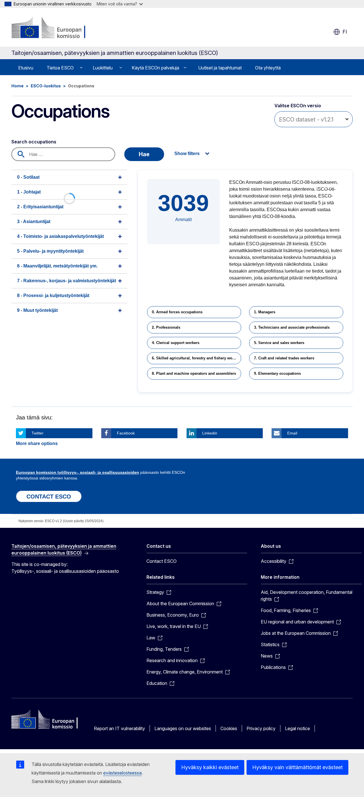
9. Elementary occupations (277, 373)
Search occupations (33, 142)
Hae (144, 154)
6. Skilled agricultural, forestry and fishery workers (196, 358)
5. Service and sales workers (279, 343)
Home (17, 85)
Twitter (38, 433)
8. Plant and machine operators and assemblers (194, 373)
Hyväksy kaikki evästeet (210, 767)
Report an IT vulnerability (119, 728)
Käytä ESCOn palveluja (155, 68)
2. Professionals (166, 327)
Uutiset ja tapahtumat (220, 68)
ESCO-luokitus (46, 85)
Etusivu (25, 68)
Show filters (187, 153)
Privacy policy (261, 728)
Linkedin (209, 433)
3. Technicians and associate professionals (292, 327)
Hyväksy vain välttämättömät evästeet (297, 767)
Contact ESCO (161, 561)
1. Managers (264, 312)
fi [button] (344, 32)
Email (292, 433)
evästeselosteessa (122, 773)
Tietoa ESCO (60, 68)
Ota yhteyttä (268, 68)
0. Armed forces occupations (177, 312)
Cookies (228, 728)
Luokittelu (103, 68)
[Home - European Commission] (57, 28)
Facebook (126, 433)
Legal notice (297, 728)
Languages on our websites (182, 728)
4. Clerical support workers (175, 343)
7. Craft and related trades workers (284, 358)
